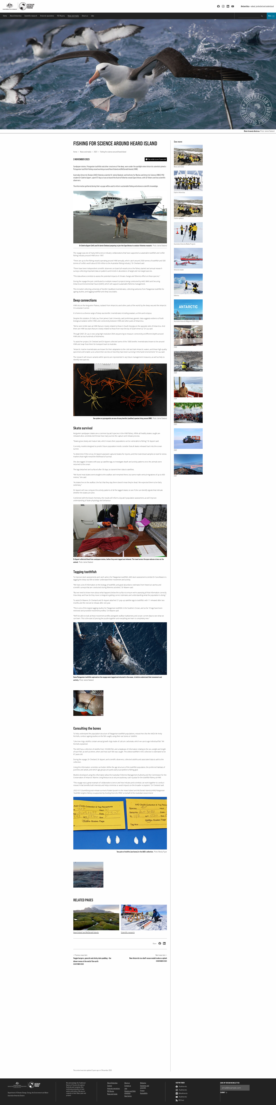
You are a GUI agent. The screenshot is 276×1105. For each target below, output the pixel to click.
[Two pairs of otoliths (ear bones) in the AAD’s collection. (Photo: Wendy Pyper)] (120, 823)
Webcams (143, 1083)
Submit (222, 1092)
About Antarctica (15, 16)
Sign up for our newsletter (229, 1083)
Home (5, 16)
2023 (95, 152)
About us (85, 16)
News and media (73, 16)
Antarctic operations (47, 16)
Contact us (127, 1086)
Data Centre (128, 1096)
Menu (270, 16)
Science (109, 1086)
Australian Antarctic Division (16, 1095)
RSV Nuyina (61, 16)
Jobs (92, 16)
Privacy (142, 1090)
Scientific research (30, 16)
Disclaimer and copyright (144, 1087)
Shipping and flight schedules (130, 1092)
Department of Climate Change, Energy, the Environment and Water (28, 1093)
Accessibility (143, 1093)
